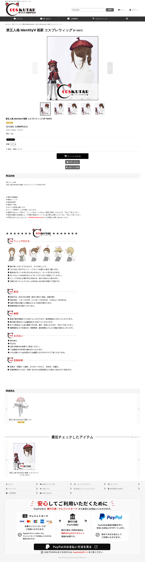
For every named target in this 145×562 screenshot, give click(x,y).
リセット (136, 437)
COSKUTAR (40, 185)
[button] (126, 18)
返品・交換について (15, 149)
